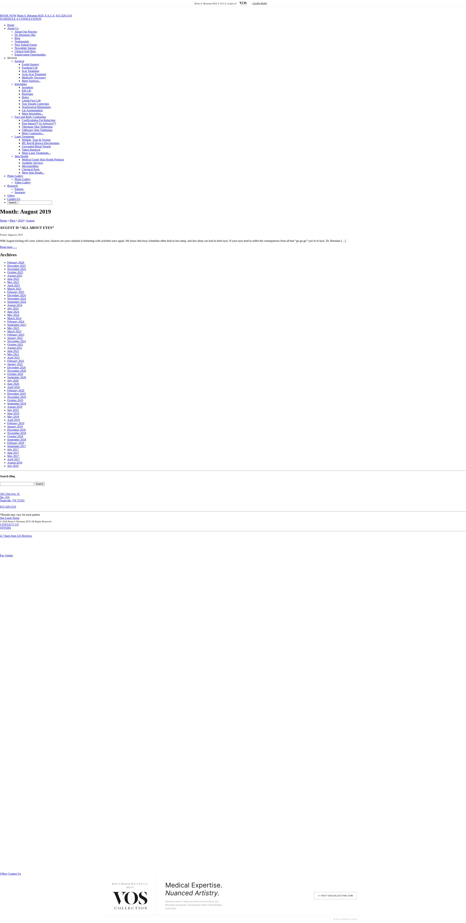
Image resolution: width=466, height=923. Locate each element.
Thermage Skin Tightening (37, 126)
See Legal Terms (9, 518)
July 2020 (13, 380)
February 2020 (15, 390)
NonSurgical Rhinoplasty (36, 107)
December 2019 (16, 393)
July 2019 (13, 410)
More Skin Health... (33, 172)
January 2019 (15, 426)
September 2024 (16, 301)
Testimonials (22, 41)
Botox (25, 97)
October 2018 (15, 436)
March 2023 (14, 331)
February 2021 (15, 360)
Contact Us (13, 198)
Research (12, 185)
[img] (243, 3)
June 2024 (13, 311)
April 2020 (13, 387)
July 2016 (13, 465)
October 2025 (15, 272)
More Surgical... (31, 80)
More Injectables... (32, 113)
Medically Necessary (34, 77)
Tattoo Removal (31, 149)
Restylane (27, 93)
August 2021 (14, 347)
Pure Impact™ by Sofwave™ (39, 123)
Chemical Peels (31, 169)
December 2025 (16, 265)
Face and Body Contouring (30, 116)
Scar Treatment (30, 71)
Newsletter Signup (25, 48)
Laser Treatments (24, 136)
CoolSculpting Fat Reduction (38, 120)
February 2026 (15, 262)
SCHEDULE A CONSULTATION (20, 18)
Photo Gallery (15, 175)
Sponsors (20, 192)
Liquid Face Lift (31, 100)
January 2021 (15, 364)
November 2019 (16, 397)
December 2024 (16, 295)
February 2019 (15, 423)
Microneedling (30, 166)
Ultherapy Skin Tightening (37, 130)
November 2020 (16, 370)
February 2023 (15, 334)
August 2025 (14, 275)
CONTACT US (9, 524)
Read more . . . (8, 247)
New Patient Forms (26, 44)
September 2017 (16, 446)
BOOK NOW (8, 15)
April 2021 (13, 357)
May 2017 (13, 456)
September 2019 (16, 403)
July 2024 (13, 308)
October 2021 (15, 344)
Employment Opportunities (30, 54)
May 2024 (13, 315)
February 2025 (15, 292)
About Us (13, 28)
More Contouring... (33, 133)
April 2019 (13, 420)
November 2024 (16, 298)
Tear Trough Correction (35, 103)
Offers (11, 195)
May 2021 (13, 354)
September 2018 (16, 439)
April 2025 (13, 285)
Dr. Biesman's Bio (25, 34)
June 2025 (13, 278)
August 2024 (14, 305)
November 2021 (16, 341)
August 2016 (14, 462)
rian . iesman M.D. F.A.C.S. (36, 15)
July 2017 (13, 449)
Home (10, 25)
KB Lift (26, 90)
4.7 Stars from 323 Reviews (16, 535)
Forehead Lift (29, 67)
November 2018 (16, 433)
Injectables (21, 84)
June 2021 (13, 351)
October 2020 (15, 374)
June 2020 (13, 383)
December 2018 (16, 429)
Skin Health (21, 156)
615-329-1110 (64, 15)
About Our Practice (26, 31)
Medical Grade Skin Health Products (43, 159)
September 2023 (16, 324)
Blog (17, 38)
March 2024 (14, 318)
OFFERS (5, 527)
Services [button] (12, 57)
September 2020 (16, 377)
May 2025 (13, 282)
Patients (19, 189)
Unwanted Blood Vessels (36, 146)
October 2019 (15, 400)
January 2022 (15, 337)
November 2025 (16, 269)
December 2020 (16, 367)
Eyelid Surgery (30, 64)
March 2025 (14, 288)
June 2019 (13, 413)
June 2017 (13, 452)
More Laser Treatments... (36, 153)
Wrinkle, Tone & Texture (36, 139)
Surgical (19, 61)
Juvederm (27, 87)
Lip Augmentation (32, 110)
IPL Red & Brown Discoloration (40, 143)
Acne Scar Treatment (34, 74)
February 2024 (15, 321)
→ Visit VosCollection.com (335, 895)
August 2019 (14, 406)
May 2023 (13, 328)
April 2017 (13, 459)
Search (39, 484)
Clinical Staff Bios (25, 51)
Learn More (259, 3)
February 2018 (15, 442)
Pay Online (6, 555)
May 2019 (13, 416)
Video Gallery (23, 182)
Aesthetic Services (32, 162)
